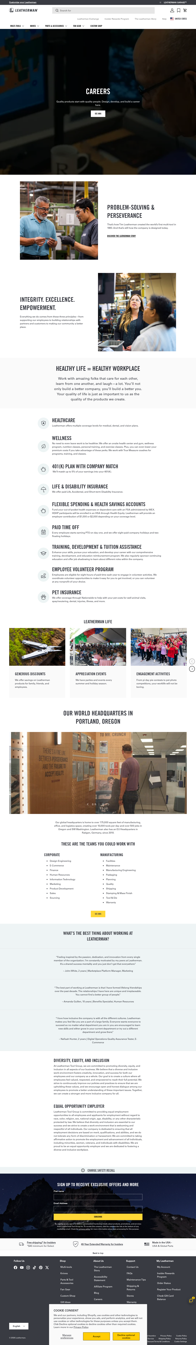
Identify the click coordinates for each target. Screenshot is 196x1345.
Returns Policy (181, 1338)
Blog (96, 1292)
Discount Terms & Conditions (158, 1341)
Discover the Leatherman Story (121, 236)
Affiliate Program (103, 1286)
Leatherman (20, 1338)
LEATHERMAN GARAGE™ (175, 2)
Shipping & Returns (133, 1287)
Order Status (164, 1283)
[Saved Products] (178, 10)
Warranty (132, 1302)
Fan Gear (77, 26)
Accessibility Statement (100, 1278)
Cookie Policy (181, 1335)
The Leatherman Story (145, 19)
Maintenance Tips (136, 1279)
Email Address (60, 1203)
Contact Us (132, 1266)
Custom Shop (96, 26)
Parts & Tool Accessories (66, 1281)
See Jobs (98, 113)
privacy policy (84, 1229)
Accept (96, 1336)
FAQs (129, 1273)
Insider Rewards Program (117, 19)
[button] (185, 10)
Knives (33, 26)
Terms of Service (147, 1338)
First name (59, 1191)
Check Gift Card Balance (165, 1297)
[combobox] (103, 10)
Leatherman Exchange (88, 19)
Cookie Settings (180, 1341)
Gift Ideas (65, 1302)
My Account (163, 1266)
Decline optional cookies (126, 1336)
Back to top (98, 1253)
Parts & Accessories (54, 26)
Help (164, 19)
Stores (130, 1295)
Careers (98, 1299)
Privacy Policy (81, 1327)
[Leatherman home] (23, 10)
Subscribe (98, 1217)
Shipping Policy (165, 1338)
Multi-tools (15, 26)
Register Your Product (169, 1289)
